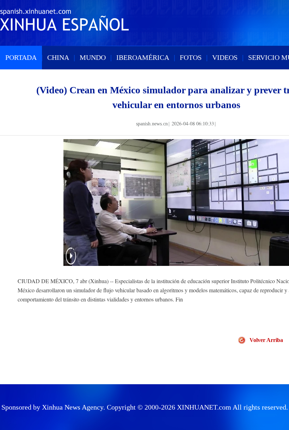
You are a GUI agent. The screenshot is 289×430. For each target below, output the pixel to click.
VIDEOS (225, 57)
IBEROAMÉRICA (142, 57)
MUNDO (93, 57)
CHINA (58, 57)
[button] (71, 260)
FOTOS (191, 57)
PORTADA (21, 57)
